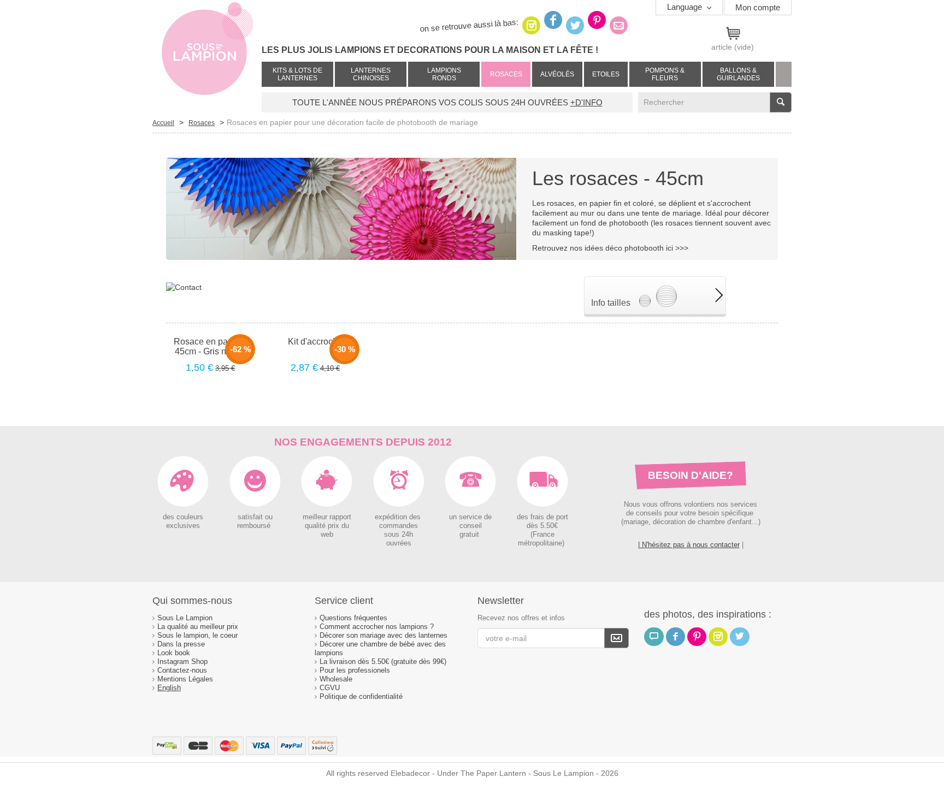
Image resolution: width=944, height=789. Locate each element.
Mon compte (757, 7)
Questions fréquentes (353, 618)
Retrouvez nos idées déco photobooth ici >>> (610, 248)
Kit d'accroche (315, 341)
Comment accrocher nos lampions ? (377, 626)
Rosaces (506, 74)
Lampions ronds (444, 74)
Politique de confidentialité (361, 696)
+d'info (586, 102)
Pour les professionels (355, 670)
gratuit (470, 534)
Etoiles (606, 74)
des (522, 517)
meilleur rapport (327, 517)
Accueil (163, 123)
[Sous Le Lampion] (207, 54)
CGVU (330, 688)
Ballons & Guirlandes (738, 74)
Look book (173, 653)
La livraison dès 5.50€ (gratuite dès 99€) (383, 661)
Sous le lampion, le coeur (197, 635)
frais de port (548, 517)
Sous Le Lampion (185, 618)
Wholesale (336, 679)
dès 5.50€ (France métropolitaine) (542, 534)
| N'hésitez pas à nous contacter (689, 545)
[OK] (616, 638)
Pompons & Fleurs (665, 74)
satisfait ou (255, 517)
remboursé (255, 526)
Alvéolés (557, 74)
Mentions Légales (185, 679)
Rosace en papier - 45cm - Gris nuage (210, 346)
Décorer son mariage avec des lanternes (383, 635)
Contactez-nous (182, 670)
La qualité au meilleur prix (197, 626)
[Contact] (184, 286)
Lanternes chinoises (371, 74)
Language (685, 6)
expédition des (399, 517)
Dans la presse (181, 644)
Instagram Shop (182, 661)
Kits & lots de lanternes (297, 74)
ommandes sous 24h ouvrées (400, 534)
